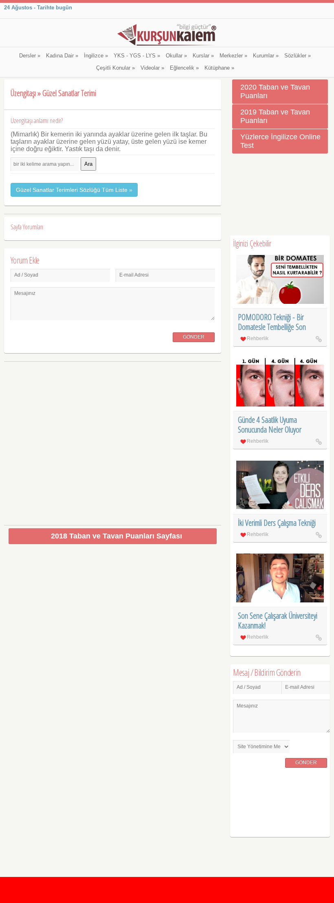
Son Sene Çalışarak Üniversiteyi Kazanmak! (277, 620)
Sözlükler (297, 56)
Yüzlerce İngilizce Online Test (280, 141)
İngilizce (96, 56)
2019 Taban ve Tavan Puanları (275, 116)
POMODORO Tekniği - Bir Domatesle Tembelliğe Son (272, 322)
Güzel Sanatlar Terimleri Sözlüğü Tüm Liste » (74, 190)
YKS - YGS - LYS (137, 56)
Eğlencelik (184, 68)
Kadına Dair (62, 56)
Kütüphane (219, 68)
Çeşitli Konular (115, 68)
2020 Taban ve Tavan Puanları (275, 91)
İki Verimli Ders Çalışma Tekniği (277, 522)
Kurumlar (266, 56)
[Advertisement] (112, 440)
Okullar (176, 56)
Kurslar (203, 56)
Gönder (193, 337)
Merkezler (233, 56)
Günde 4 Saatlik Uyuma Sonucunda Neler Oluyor (269, 424)
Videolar (152, 68)
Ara (88, 164)
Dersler (29, 56)
